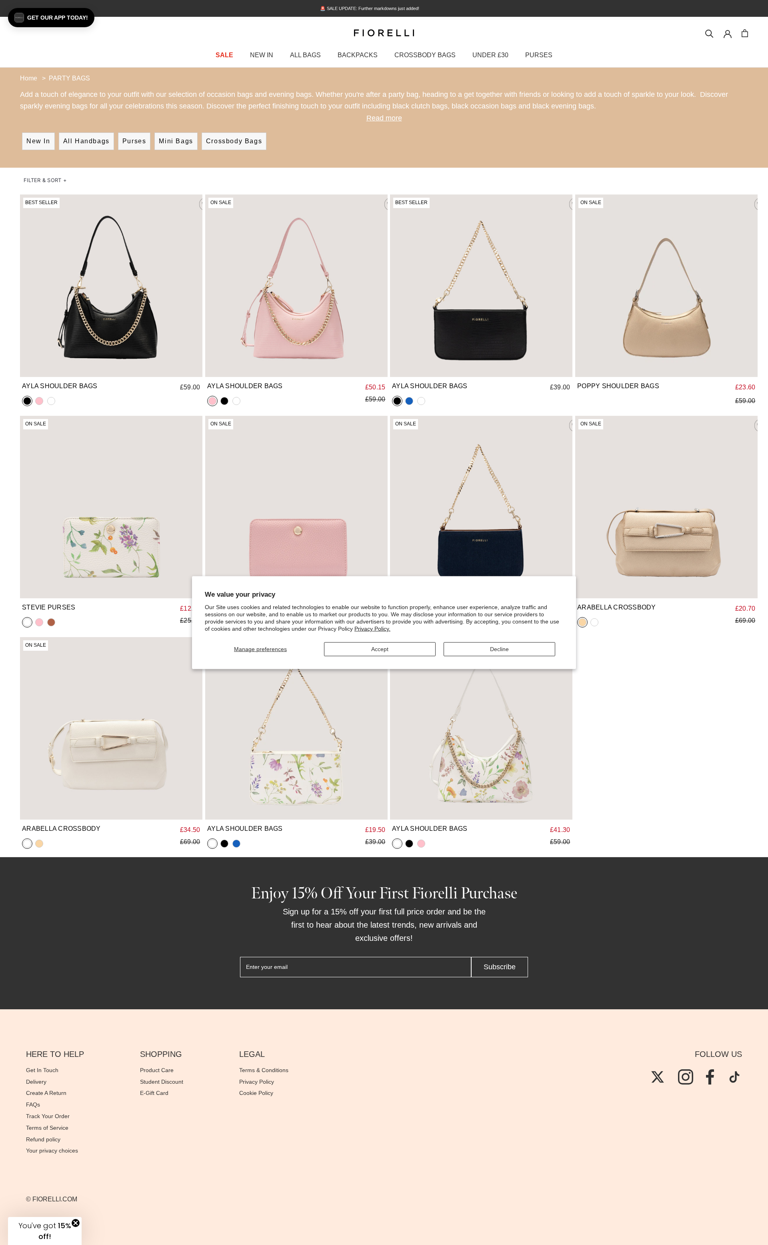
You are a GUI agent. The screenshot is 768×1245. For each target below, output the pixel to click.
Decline (499, 649)
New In (38, 141)
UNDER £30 (490, 55)
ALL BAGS (305, 55)
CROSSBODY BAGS (425, 55)
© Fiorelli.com (51, 1199)
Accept (379, 649)
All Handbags (86, 141)
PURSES (538, 55)
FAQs (33, 1104)
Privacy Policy (256, 1082)
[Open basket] (745, 33)
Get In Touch (42, 1070)
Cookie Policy (256, 1093)
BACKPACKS (358, 55)
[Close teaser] (76, 1223)
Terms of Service (47, 1128)
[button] (45, 180)
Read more (384, 118)
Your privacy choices (52, 1150)
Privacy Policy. (372, 629)
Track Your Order (48, 1116)
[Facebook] (710, 1077)
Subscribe (500, 967)
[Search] (709, 33)
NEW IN (261, 55)
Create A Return (46, 1093)
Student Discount (161, 1082)
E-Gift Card (154, 1093)
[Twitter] (657, 1077)
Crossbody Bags (234, 141)
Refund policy (43, 1139)
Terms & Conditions (263, 1070)
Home (28, 78)
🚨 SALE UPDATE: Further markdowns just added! (384, 8)
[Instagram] (685, 1077)
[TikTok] (734, 1077)
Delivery (36, 1082)
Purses (134, 141)
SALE (224, 55)
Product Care (157, 1070)
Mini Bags (176, 141)
